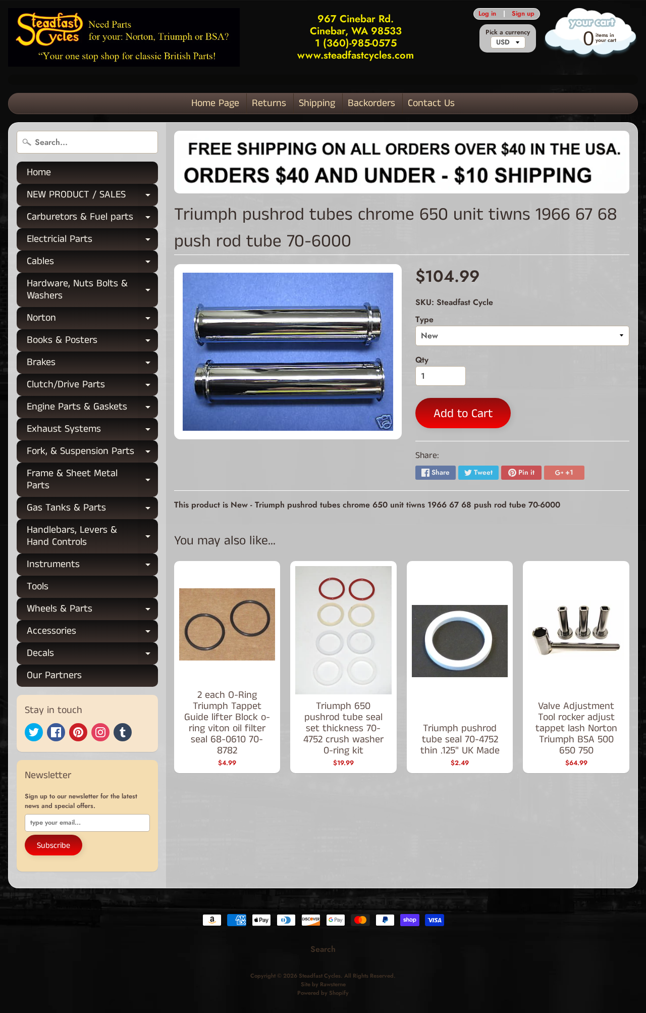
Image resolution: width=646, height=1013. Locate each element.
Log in (487, 14)
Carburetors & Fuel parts (92, 219)
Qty (421, 360)
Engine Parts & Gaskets (92, 408)
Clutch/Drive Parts (92, 386)
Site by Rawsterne (323, 984)
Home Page (215, 103)
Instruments (92, 566)
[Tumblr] (123, 732)
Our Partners (54, 675)
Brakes (92, 364)
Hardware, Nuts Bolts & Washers (92, 290)
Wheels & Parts (92, 610)
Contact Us (431, 103)
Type (424, 319)
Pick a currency (508, 32)
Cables (92, 263)
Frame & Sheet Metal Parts (92, 480)
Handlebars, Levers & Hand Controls (92, 537)
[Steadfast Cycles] (124, 37)
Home (39, 172)
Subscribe (53, 845)
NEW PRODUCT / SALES (92, 196)
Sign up (523, 14)
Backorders (371, 103)
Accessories (92, 633)
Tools (37, 586)
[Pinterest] (78, 732)
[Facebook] (56, 732)
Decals (92, 655)
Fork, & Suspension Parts (92, 453)
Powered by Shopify (323, 993)
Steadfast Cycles (320, 976)
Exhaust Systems (92, 431)
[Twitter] (34, 732)
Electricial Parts (92, 241)
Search (323, 949)
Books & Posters (92, 342)
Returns (269, 103)
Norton (92, 320)
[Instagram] (100, 732)
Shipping (317, 103)
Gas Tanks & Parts (92, 509)
